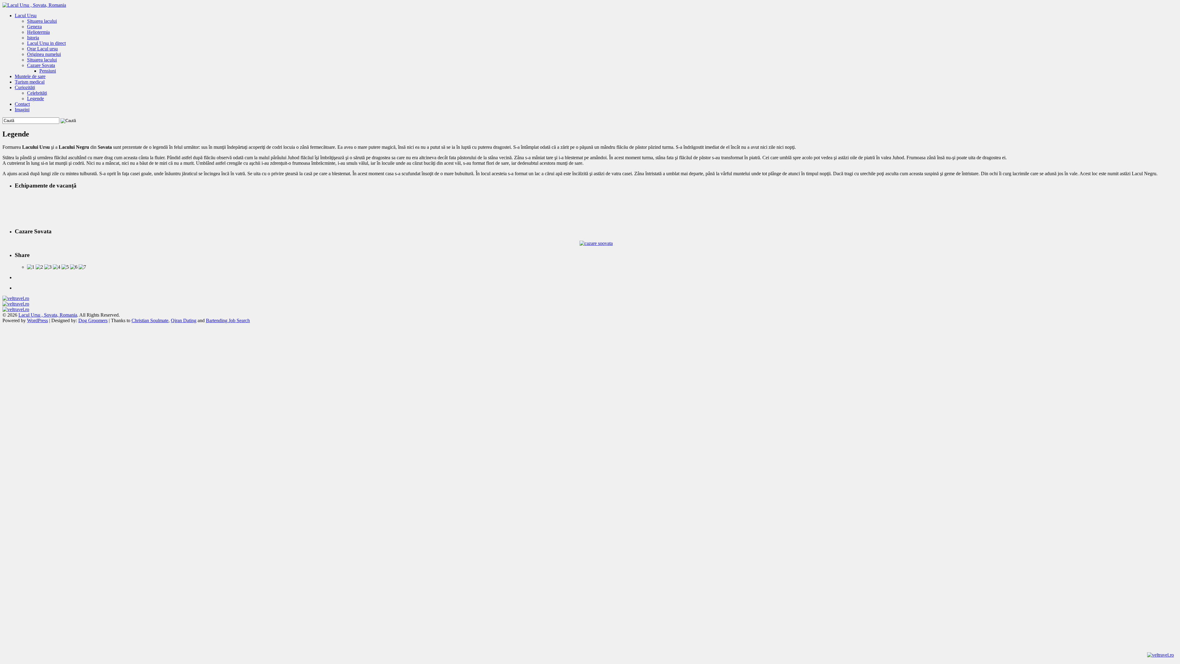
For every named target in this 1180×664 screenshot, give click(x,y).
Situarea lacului (42, 21)
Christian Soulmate (150, 320)
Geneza (34, 26)
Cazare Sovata (41, 65)
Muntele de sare (30, 76)
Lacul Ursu (26, 15)
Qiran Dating (183, 320)
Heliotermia (38, 32)
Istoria (33, 37)
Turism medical (30, 82)
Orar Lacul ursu (42, 48)
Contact (22, 104)
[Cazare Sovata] (596, 243)
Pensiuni (47, 70)
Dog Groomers (93, 320)
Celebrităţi (37, 93)
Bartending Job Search (228, 320)
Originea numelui (44, 54)
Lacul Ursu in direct (46, 43)
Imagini (22, 109)
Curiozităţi (25, 87)
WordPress (37, 320)
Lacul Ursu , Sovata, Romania (47, 315)
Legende (35, 98)
